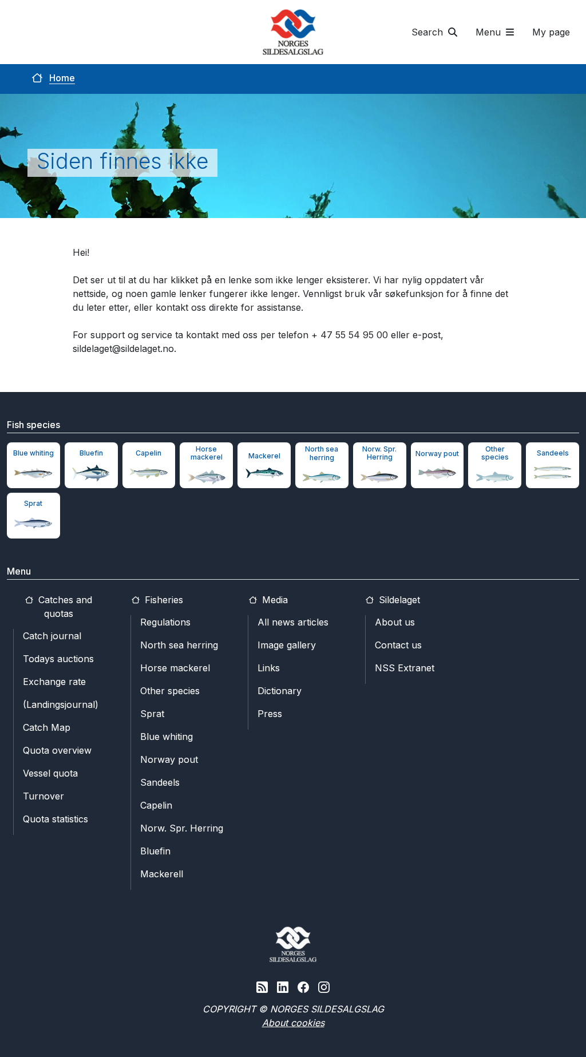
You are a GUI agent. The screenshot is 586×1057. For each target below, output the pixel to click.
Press (270, 713)
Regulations (165, 622)
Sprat (152, 713)
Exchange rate (54, 681)
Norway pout (169, 759)
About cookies (293, 1022)
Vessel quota (50, 773)
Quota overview (57, 750)
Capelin (156, 805)
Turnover (43, 796)
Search (428, 32)
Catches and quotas (63, 606)
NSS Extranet (404, 668)
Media (273, 599)
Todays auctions (58, 658)
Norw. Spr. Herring (181, 828)
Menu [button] (490, 32)
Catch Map (46, 727)
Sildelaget (398, 599)
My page (551, 32)
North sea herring (179, 645)
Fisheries (162, 599)
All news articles (293, 622)
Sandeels (160, 782)
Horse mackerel (175, 668)
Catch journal (52, 636)
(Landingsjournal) (60, 704)
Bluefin (155, 851)
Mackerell (161, 874)
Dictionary (280, 690)
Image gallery (287, 645)
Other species (170, 690)
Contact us (398, 645)
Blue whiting (166, 736)
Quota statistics (55, 819)
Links (269, 668)
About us (395, 622)
